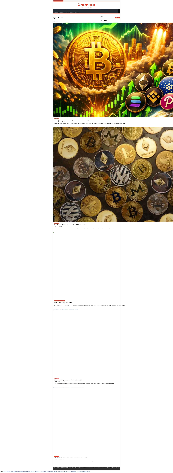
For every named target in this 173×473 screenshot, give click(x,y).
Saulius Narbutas (43, 471)
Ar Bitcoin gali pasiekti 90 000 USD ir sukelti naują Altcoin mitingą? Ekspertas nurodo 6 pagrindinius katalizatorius (75, 120)
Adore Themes (55, 468)
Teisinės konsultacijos (14, 471)
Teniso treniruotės (60, 471)
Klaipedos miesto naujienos (29, 471)
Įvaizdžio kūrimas (50, 471)
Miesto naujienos (37, 471)
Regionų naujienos (80, 471)
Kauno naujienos (73, 471)
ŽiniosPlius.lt (86, 4)
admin (56, 121)
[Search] (118, 11)
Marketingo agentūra (6, 471)
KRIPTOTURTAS (56, 118)
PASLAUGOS (76, 12)
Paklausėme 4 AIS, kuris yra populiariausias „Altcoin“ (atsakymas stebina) (68, 380)
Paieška (101, 16)
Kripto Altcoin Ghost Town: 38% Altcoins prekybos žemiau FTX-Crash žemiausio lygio (70, 224)
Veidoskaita (55, 471)
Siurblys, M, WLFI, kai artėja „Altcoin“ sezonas (63, 302)
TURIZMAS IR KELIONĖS (58, 12)
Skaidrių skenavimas (21, 471)
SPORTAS (66, 12)
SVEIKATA (71, 12)
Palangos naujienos (86, 471)
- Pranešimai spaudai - (67, 471)
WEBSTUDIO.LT (56, 467)
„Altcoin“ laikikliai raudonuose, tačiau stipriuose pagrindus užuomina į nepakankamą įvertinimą (72, 457)
